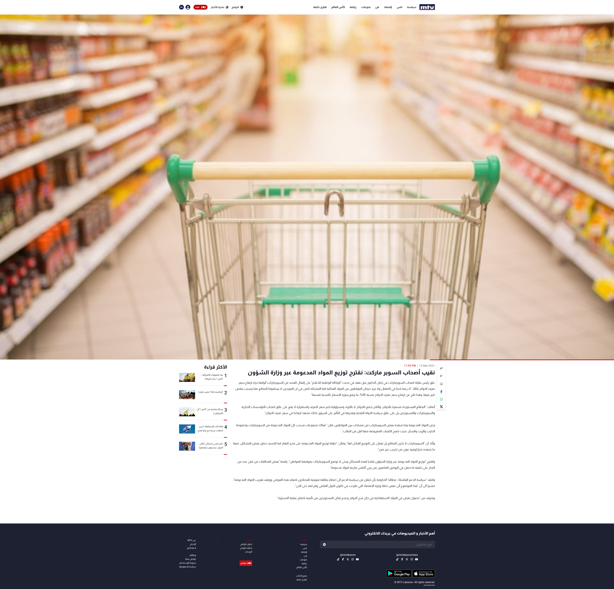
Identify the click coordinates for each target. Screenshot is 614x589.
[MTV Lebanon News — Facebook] (402, 559)
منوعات (365, 7)
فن (377, 7)
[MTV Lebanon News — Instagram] (411, 559)
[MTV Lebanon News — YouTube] (416, 559)
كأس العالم (338, 7)
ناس (399, 7)
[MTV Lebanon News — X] (407, 559)
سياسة (411, 7)
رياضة (353, 7)
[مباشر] (246, 556)
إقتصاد (388, 7)
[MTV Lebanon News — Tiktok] (397, 559)
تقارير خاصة (320, 7)
